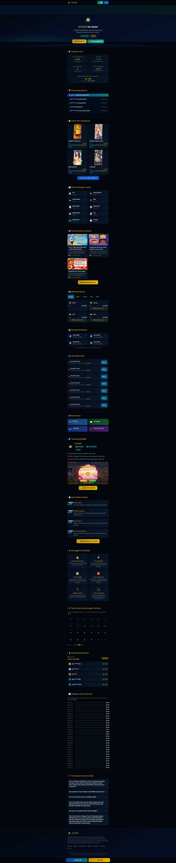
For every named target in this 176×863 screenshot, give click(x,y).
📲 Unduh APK (77, 860)
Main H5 (75, 846)
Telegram (89, 846)
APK (100, 2)
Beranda (69, 846)
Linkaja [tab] (85, 297)
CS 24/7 (69, 848)
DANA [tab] (77, 297)
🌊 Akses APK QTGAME (88, 488)
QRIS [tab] (97, 297)
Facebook (102, 846)
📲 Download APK (79, 41)
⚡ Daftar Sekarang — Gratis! (88, 541)
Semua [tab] (71, 297)
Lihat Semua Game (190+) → (88, 178)
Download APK (82, 846)
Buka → (104, 362)
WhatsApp (96, 846)
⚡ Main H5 (99, 860)
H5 (106, 2)
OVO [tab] (91, 297)
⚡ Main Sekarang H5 (95, 41)
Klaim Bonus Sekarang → (88, 282)
